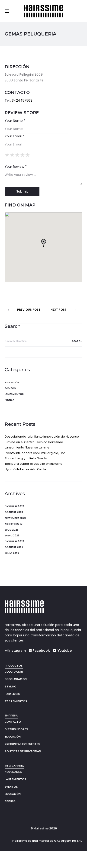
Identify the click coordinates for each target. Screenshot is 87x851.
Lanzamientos (14, 394)
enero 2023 (12, 535)
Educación (12, 382)
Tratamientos (16, 701)
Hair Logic (12, 694)
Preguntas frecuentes (22, 744)
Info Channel (14, 765)
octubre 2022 (14, 547)
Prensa (9, 400)
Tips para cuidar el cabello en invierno (33, 463)
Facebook (41, 650)
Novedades (13, 772)
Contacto (13, 721)
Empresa (11, 715)
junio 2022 (12, 553)
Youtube (64, 650)
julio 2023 (11, 530)
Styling (10, 686)
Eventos (10, 388)
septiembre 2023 (15, 518)
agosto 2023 (14, 524)
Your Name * (15, 120)
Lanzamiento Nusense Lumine (27, 447)
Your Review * (16, 166)
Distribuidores (16, 729)
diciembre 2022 (14, 541)
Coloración (14, 671)
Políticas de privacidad (23, 751)
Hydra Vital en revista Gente (25, 469)
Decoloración (16, 679)
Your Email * (14, 136)
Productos (14, 665)
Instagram (16, 650)
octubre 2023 (14, 512)
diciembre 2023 (14, 506)
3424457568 (22, 100)
